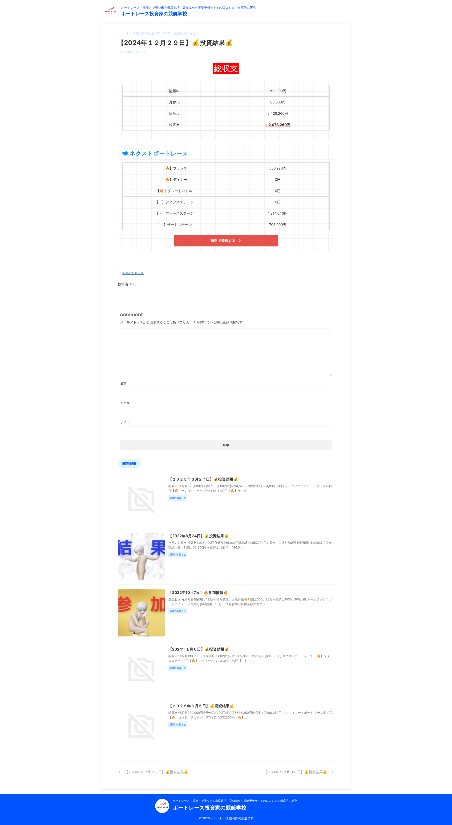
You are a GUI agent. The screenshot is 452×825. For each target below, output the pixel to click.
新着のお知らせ (133, 273)
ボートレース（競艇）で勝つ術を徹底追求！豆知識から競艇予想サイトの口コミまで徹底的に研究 (235, 800)
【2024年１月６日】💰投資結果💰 (198, 649)
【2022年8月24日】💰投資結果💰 (198, 535)
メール (125, 403)
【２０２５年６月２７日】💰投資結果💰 (203, 479)
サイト (125, 422)
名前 (123, 383)
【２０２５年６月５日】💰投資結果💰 (201, 705)
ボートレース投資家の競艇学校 (154, 13)
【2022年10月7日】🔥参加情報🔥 (198, 592)
